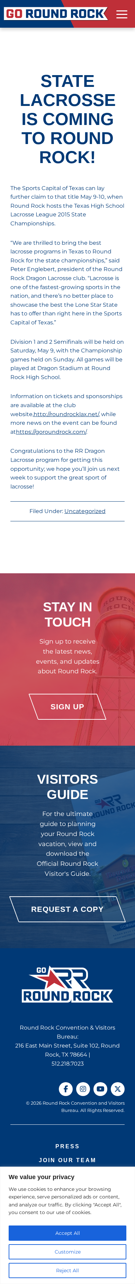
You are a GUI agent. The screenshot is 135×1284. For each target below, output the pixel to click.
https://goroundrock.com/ (51, 432)
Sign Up (67, 706)
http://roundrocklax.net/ (66, 414)
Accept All (67, 1233)
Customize (68, 1252)
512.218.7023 (68, 1063)
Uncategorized (85, 511)
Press (67, 1146)
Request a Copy (67, 909)
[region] (67, 1225)
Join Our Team (67, 1160)
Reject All (67, 1270)
